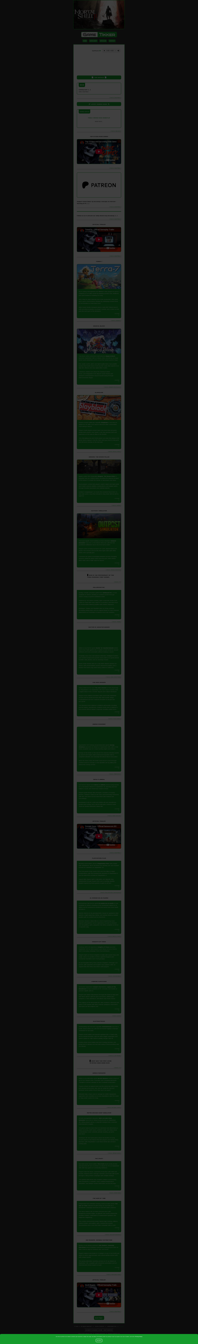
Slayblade (104, 422)
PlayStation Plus (103, 863)
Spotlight (93, 41)
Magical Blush (110, 356)
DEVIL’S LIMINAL (100, 785)
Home (85, 41)
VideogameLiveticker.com (85, 1334)
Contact (112, 41)
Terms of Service (99, 1326)
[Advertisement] (99, 64)
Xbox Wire (99, 125)
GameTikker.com (111, 1326)
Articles (103, 41)
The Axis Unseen (100, 688)
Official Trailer (99, 224)
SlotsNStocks (107, 1027)
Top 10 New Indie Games (99, 136)
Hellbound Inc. (107, 593)
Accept (99, 1340)
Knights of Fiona (103, 947)
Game (99, 34)
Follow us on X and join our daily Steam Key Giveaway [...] (97, 216)
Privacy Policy (138, 1336)
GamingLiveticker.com (114, 1334)
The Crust (100, 1164)
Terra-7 (101, 291)
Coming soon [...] (85, 90)
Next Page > (99, 1318)
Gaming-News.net (100, 1334)
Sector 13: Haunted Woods (105, 648)
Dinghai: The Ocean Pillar (106, 476)
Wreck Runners (103, 1078)
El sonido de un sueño (106, 903)
